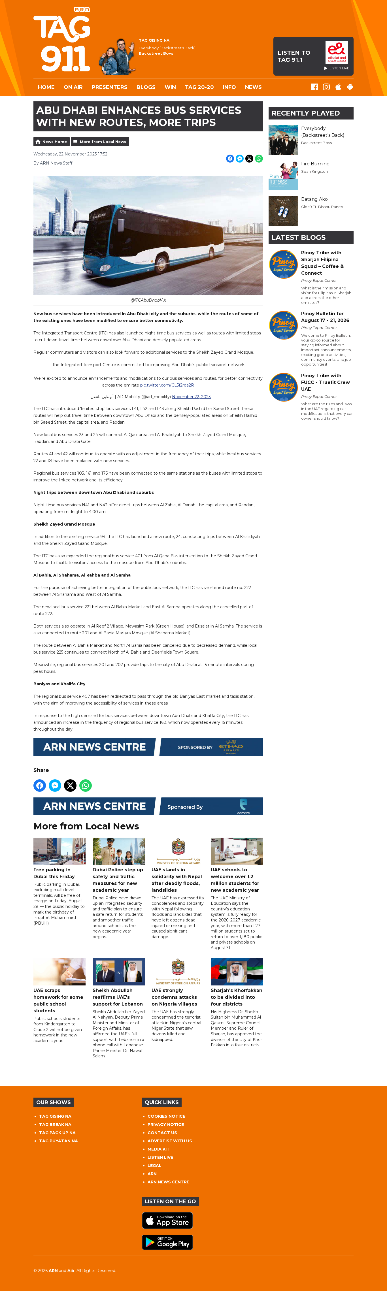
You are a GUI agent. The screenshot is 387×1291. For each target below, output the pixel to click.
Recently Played (305, 113)
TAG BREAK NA (55, 1124)
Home (46, 87)
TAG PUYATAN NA (58, 1140)
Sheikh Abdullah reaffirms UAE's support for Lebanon (118, 997)
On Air (73, 87)
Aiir (71, 1270)
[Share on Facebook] (230, 159)
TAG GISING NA (55, 1116)
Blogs (146, 87)
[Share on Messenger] (240, 159)
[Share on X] (249, 159)
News (253, 87)
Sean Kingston (314, 171)
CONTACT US (162, 1132)
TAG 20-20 (199, 87)
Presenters (109, 87)
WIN (170, 87)
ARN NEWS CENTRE (168, 1182)
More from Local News (103, 141)
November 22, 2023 (191, 396)
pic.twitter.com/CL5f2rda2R (167, 385)
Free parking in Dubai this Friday (54, 873)
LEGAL (154, 1165)
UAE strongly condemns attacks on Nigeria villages (174, 997)
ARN (152, 1173)
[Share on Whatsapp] (259, 159)
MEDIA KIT (159, 1149)
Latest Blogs (298, 237)
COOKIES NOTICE (166, 1116)
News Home (54, 141)
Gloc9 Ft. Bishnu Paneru (323, 206)
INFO (229, 87)
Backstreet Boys (316, 142)
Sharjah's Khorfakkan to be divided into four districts (236, 997)
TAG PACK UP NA (57, 1132)
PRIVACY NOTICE (166, 1124)
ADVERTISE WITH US (170, 1140)
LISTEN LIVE (160, 1157)
